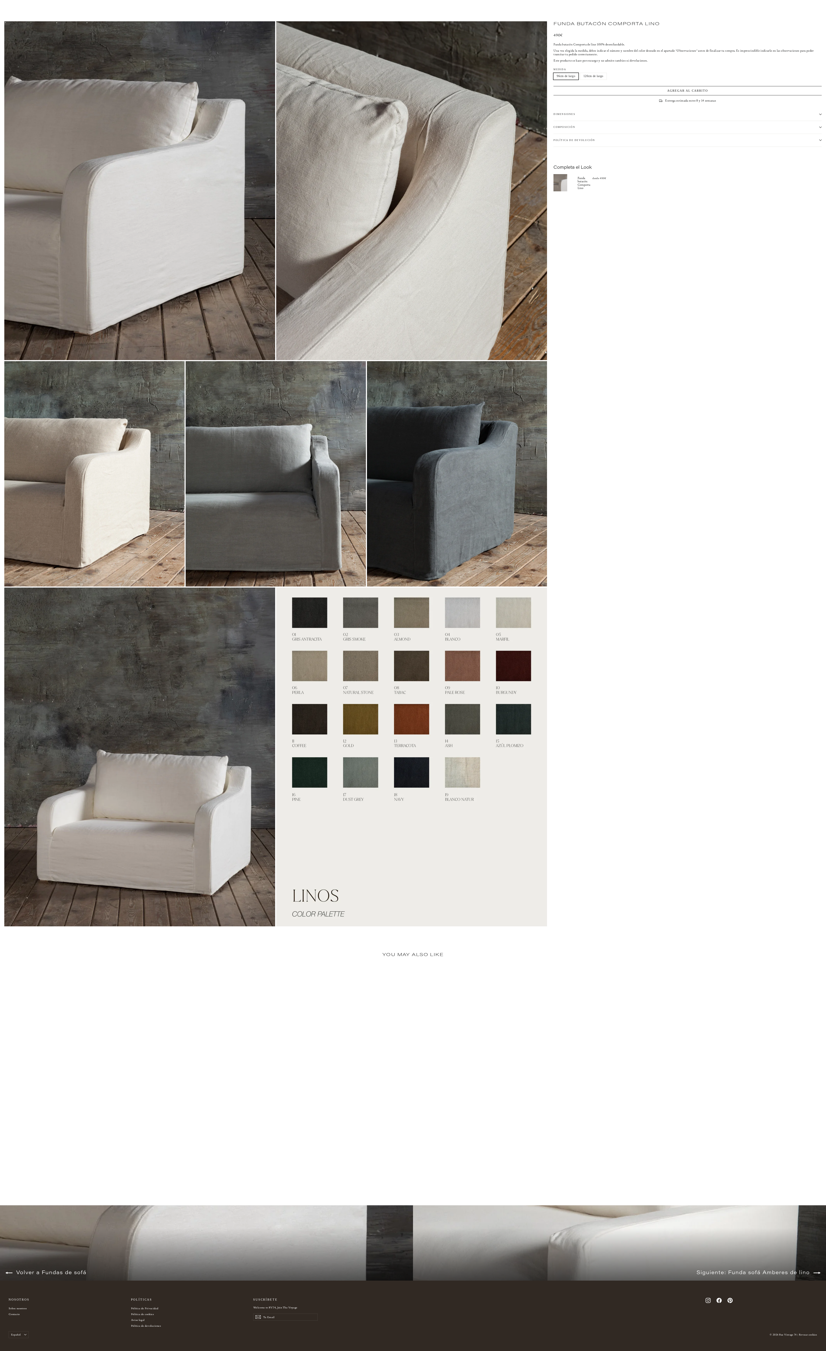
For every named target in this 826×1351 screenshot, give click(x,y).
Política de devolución (574, 140)
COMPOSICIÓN (564, 127)
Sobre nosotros (18, 1308)
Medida (559, 69)
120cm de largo (593, 76)
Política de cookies (142, 1314)
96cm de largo (566, 76)
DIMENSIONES (564, 114)
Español (16, 1334)
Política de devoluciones (146, 1325)
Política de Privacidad (145, 1308)
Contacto (14, 1314)
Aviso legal (138, 1320)
